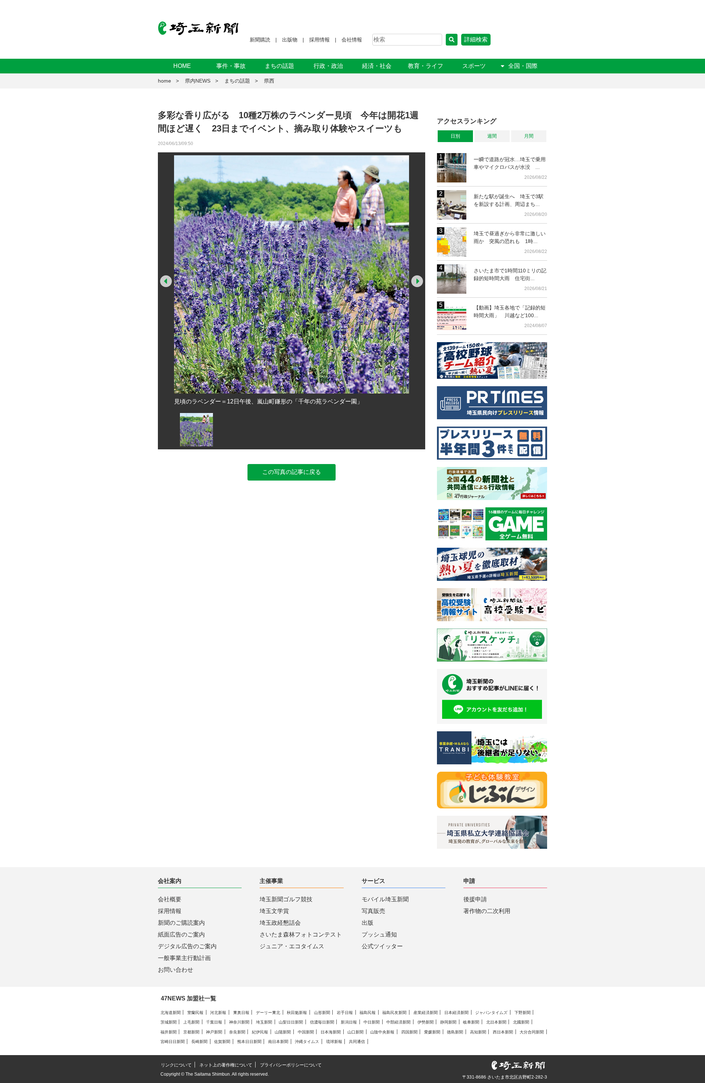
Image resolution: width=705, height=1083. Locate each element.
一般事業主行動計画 (184, 958)
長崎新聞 (199, 1041)
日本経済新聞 (456, 1012)
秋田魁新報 (297, 1012)
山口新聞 (355, 1032)
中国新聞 (306, 1032)
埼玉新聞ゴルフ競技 (286, 899)
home (164, 81)
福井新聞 (168, 1032)
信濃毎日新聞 (322, 1022)
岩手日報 (345, 1012)
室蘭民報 (195, 1012)
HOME (182, 66)
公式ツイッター (382, 946)
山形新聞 (322, 1012)
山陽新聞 (283, 1032)
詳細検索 (476, 39)
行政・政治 (328, 66)
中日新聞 (372, 1022)
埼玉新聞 (264, 1022)
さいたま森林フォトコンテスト (301, 934)
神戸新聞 (214, 1032)
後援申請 (475, 899)
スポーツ (474, 66)
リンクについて (176, 1065)
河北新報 (218, 1012)
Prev (166, 281)
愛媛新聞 (432, 1032)
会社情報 (351, 39)
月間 (529, 136)
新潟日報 (349, 1022)
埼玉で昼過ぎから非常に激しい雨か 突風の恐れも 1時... (510, 237)
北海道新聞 (170, 1012)
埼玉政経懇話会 (280, 923)
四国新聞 (409, 1032)
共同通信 (357, 1041)
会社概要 (169, 899)
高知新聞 (478, 1032)
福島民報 (367, 1012)
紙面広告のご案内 (181, 934)
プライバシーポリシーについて (291, 1065)
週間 (492, 136)
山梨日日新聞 (291, 1022)
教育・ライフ (425, 66)
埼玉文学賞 (274, 911)
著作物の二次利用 (486, 911)
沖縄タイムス (307, 1041)
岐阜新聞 (471, 1022)
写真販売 (373, 911)
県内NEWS (197, 81)
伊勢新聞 (425, 1022)
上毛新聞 (191, 1022)
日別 (455, 136)
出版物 (289, 39)
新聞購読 (260, 39)
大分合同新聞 (532, 1032)
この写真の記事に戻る (291, 472)
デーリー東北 (268, 1012)
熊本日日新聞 (249, 1041)
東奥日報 (241, 1012)
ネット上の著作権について (225, 1065)
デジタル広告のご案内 (187, 946)
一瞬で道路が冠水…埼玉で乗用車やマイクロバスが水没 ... (510, 163)
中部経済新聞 (398, 1022)
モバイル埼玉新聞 (385, 899)
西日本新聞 (503, 1032)
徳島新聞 (455, 1032)
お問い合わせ (175, 970)
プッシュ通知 (379, 934)
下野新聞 (522, 1012)
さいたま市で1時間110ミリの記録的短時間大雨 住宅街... (510, 274)
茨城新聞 (168, 1022)
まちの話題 (279, 66)
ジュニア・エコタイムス (292, 946)
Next (417, 281)
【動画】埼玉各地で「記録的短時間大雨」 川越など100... (510, 311)
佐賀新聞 (222, 1041)
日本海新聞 (331, 1032)
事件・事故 (231, 66)
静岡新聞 (448, 1022)
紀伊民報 (260, 1032)
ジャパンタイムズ (491, 1012)
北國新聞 (521, 1022)
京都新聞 (191, 1032)
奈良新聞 (237, 1032)
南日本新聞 (278, 1041)
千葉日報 (214, 1022)
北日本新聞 (496, 1022)
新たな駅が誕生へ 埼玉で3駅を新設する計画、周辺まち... (508, 200)
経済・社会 (376, 66)
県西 (269, 81)
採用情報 (319, 39)
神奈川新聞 (239, 1022)
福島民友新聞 (394, 1012)
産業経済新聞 (425, 1012)
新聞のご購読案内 (181, 923)
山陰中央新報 (382, 1032)
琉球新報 (334, 1041)
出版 (367, 923)
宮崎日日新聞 (172, 1041)
